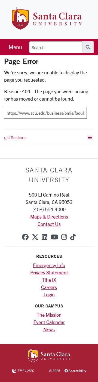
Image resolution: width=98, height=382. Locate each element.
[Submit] (90, 111)
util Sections (15, 137)
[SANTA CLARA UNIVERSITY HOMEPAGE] (49, 356)
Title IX (49, 280)
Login (49, 294)
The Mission (49, 314)
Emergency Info (49, 265)
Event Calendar (49, 322)
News (49, 329)
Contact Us (49, 224)
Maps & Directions (49, 216)
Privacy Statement (49, 272)
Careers (49, 287)
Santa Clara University (49, 175)
